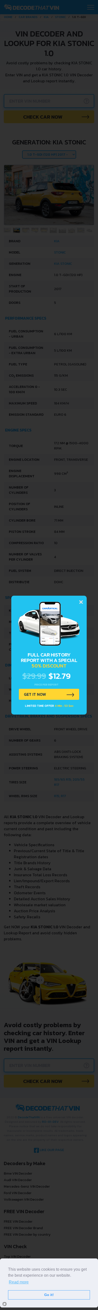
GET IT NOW (35, 694)
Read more (19, 1282)
